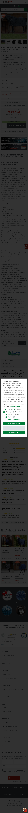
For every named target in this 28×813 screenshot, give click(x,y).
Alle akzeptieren (14, 423)
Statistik (19, 409)
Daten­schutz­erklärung (16, 406)
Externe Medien (19, 411)
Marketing (8, 411)
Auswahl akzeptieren (14, 428)
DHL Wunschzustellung (14, 414)
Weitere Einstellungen (14, 419)
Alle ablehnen (14, 432)
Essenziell (10, 409)
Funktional (18, 416)
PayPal (9, 416)
